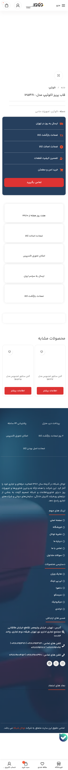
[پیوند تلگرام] (49, 663)
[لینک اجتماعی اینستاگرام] (62, 663)
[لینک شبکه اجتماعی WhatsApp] (56, 663)
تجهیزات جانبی (42, 111)
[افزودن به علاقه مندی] (42, 352)
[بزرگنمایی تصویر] (58, 75)
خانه (62, 88)
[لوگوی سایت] (34, 5)
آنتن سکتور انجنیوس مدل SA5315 (18, 378)
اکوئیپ (52, 88)
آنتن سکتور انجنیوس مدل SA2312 (50, 378)
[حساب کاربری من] (17, 5)
